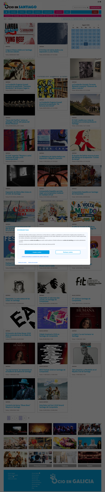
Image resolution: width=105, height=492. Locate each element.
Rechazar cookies (68, 252)
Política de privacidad (33, 262)
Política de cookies (22, 262)
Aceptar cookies (37, 252)
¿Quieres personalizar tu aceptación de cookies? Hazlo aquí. (35, 256)
